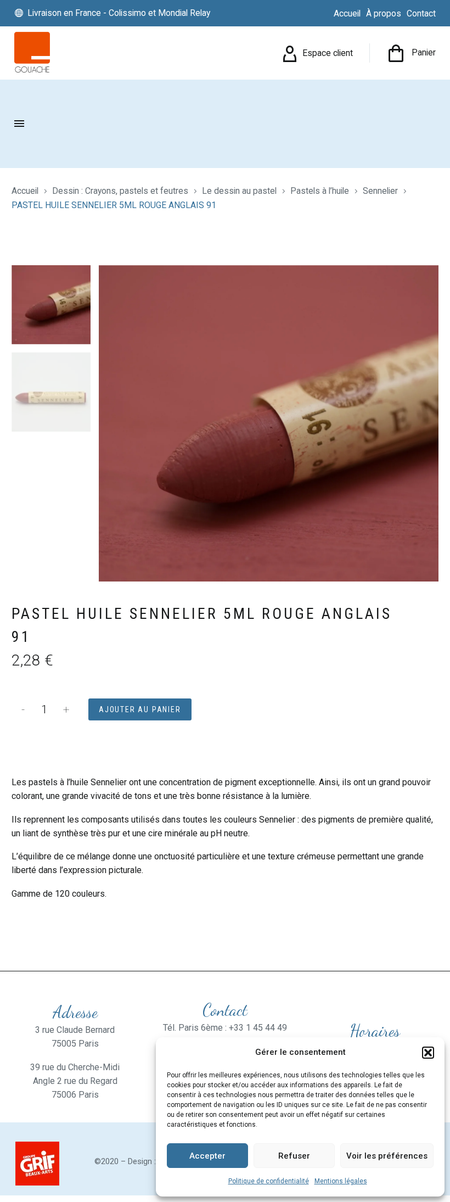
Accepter (207, 1156)
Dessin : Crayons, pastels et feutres (120, 191)
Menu (19, 123)
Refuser (294, 1156)
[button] (428, 1052)
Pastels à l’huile (319, 191)
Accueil (25, 191)
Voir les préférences (387, 1156)
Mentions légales (340, 1181)
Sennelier (380, 191)
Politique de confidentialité (268, 1181)
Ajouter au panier (140, 709)
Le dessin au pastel (239, 191)
